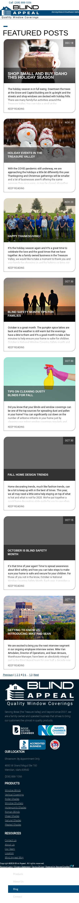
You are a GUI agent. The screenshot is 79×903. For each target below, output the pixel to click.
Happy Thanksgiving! (24, 236)
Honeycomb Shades (15, 807)
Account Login (6, 866)
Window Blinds (13, 790)
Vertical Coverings (14, 794)
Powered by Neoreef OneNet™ (58, 866)
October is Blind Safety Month (27, 552)
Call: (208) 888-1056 (20, 2)
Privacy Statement (22, 866)
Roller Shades (12, 799)
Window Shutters (14, 803)
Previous (8, 674)
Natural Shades (13, 820)
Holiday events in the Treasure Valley (25, 154)
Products (18, 874)
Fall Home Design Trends (28, 474)
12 (30, 674)
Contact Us (10, 840)
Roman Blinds (12, 811)
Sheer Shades (12, 816)
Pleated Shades (13, 824)
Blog (15, 889)
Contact (17, 896)
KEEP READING (16, 109)
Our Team (10, 849)
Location (9, 853)
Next (36, 674)
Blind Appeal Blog (14, 857)
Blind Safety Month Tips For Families (31, 314)
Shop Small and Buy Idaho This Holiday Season (37, 75)
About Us (10, 844)
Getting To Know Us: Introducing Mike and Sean (29, 632)
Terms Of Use (38, 866)
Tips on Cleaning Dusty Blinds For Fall (26, 393)
